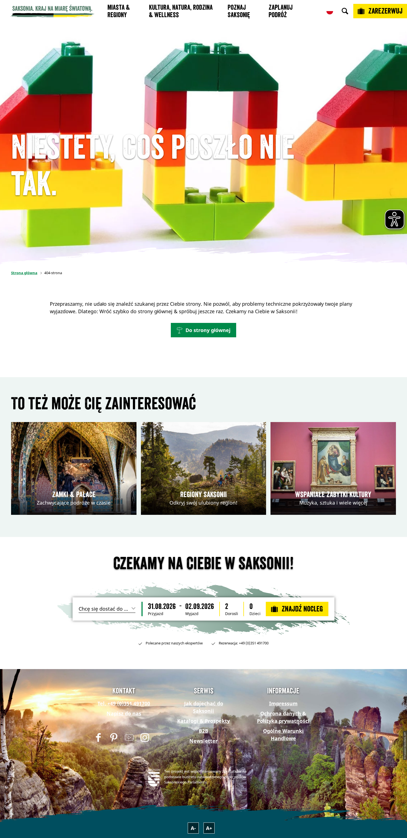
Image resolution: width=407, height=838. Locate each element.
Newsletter (203, 740)
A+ (209, 828)
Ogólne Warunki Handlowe (283, 735)
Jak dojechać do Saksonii (203, 707)
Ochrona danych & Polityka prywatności (283, 717)
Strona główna (24, 272)
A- (193, 828)
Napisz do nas (124, 713)
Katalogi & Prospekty (203, 721)
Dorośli (231, 614)
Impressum (283, 703)
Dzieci (255, 614)
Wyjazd (192, 614)
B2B (203, 731)
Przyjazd (155, 614)
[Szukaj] (345, 11)
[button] (203, 330)
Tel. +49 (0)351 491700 (123, 703)
